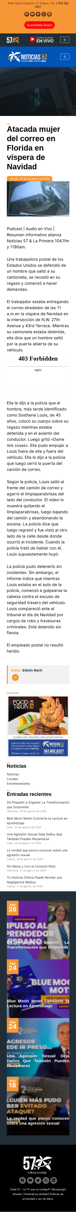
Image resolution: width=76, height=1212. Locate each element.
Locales (12, 779)
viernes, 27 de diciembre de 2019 (29, 178)
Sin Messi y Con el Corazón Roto (31, 866)
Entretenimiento (18, 784)
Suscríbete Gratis (39, 25)
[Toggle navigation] (64, 40)
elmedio (17, 1194)
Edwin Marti (32, 670)
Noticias (13, 774)
